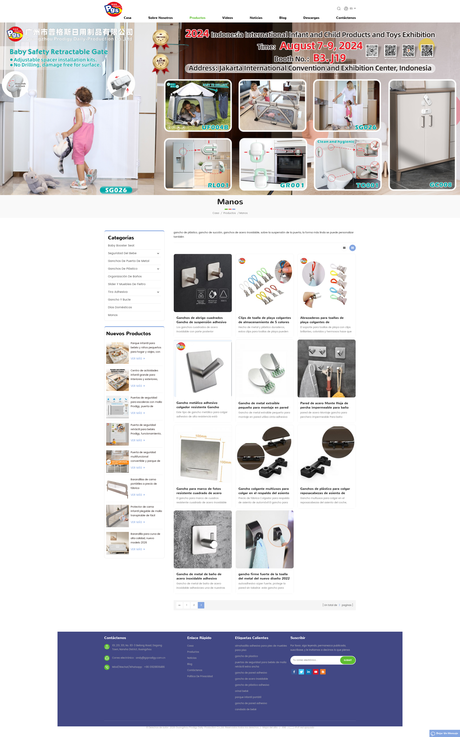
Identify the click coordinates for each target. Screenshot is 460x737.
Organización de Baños (125, 276)
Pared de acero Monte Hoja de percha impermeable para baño (324, 405)
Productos (197, 18)
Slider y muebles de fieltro (127, 284)
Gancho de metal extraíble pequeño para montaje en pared (263, 405)
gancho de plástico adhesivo (252, 685)
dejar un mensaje (447, 733)
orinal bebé (241, 691)
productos (193, 652)
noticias (256, 18)
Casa (127, 18)
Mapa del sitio (270, 727)
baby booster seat (121, 245)
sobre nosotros (160, 18)
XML (284, 727)
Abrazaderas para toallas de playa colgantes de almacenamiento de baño (322, 320)
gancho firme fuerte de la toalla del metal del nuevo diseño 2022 (264, 576)
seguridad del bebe (122, 253)
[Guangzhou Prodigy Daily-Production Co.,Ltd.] (113, 9)
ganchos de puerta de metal (128, 261)
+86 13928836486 (154, 667)
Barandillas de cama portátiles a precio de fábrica (144, 483)
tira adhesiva (118, 292)
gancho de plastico (246, 656)
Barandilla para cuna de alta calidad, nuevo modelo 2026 (145, 538)
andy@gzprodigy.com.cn (150, 658)
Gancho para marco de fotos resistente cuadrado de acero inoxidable (199, 491)
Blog (282, 18)
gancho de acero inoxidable (251, 679)
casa (190, 646)
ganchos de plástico (122, 268)
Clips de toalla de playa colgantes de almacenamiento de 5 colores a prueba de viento (264, 320)
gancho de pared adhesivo (251, 673)
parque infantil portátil (248, 697)
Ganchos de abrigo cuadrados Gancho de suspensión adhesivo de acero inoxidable (201, 320)
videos (227, 18)
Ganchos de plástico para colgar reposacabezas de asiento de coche (325, 491)
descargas (311, 18)
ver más (136, 359)
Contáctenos (346, 18)
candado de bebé (245, 709)
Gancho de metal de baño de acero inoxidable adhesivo (198, 576)
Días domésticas (120, 307)
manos (113, 315)
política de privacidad (200, 676)
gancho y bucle (119, 299)
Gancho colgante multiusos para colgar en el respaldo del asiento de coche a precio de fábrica (263, 491)
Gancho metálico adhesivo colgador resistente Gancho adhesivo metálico (197, 405)
